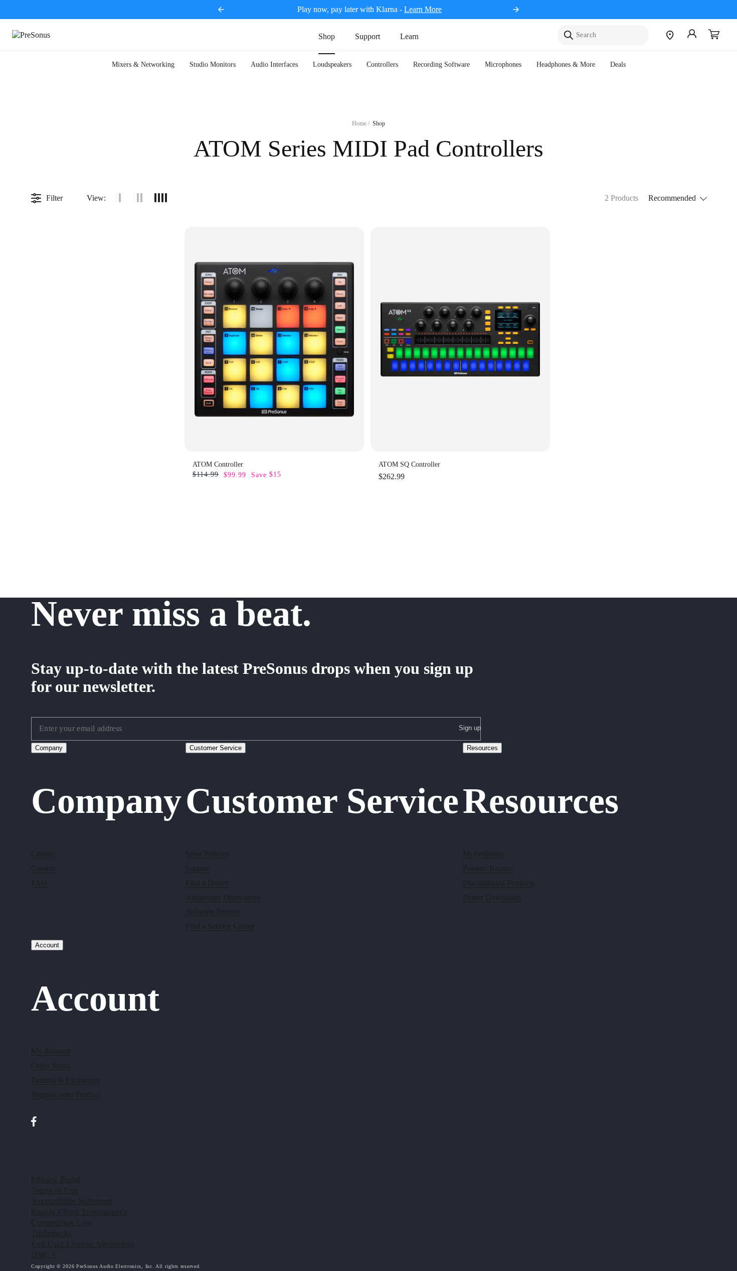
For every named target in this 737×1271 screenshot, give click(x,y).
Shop (326, 36)
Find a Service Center (220, 926)
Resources (482, 748)
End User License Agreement (82, 1244)
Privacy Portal (56, 1179)
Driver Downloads (492, 897)
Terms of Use (54, 1190)
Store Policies (207, 854)
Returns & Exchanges (65, 1080)
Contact (43, 854)
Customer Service (216, 748)
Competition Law (61, 1222)
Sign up (470, 728)
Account (47, 945)
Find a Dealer (207, 883)
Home (359, 123)
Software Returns (213, 911)
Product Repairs (488, 868)
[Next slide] (516, 10)
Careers (43, 868)
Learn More (423, 9)
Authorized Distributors (223, 897)
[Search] (569, 35)
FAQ (39, 883)
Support (367, 36)
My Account (51, 1051)
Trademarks (51, 1233)
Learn (409, 36)
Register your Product (65, 1094)
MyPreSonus (483, 854)
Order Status (51, 1065)
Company (49, 748)
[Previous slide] (221, 10)
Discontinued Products (498, 883)
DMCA (44, 1254)
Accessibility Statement (72, 1201)
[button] (714, 35)
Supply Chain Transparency (79, 1212)
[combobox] (603, 35)
